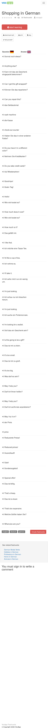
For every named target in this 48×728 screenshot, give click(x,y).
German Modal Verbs (12, 549)
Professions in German (12, 554)
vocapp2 (39, 17)
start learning (15, 27)
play (29, 35)
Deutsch (13, 532)
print (21, 35)
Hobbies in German (11, 552)
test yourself (8, 40)
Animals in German (11, 559)
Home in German (10, 556)
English (5, 532)
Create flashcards (38, 532)
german (21, 532)
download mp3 (9, 35)
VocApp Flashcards (9, 724)
